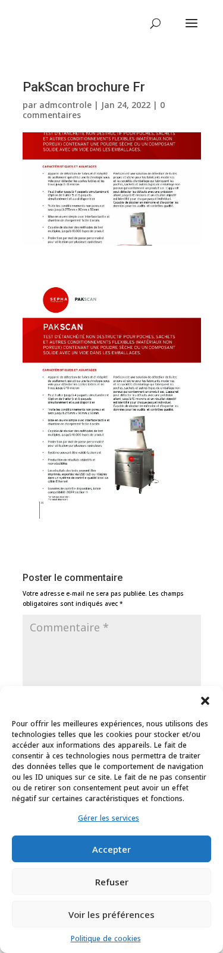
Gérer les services (108, 818)
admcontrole (65, 104)
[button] (205, 701)
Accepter (111, 849)
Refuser (111, 882)
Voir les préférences (111, 914)
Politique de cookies (106, 938)
